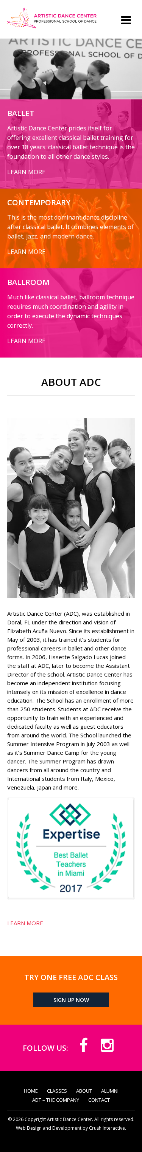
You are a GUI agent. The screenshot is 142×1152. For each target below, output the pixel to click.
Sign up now (71, 999)
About (84, 1090)
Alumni (110, 1090)
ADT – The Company (55, 1099)
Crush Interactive (107, 1128)
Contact (99, 1099)
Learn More (25, 923)
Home (31, 1090)
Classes (57, 1090)
